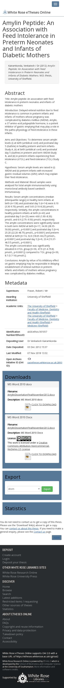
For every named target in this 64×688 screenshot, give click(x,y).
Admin (57, 537)
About (6, 619)
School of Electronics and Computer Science (40, 664)
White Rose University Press (19, 576)
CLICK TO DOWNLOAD (44, 404)
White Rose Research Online (19, 572)
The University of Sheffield (41, 306)
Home (6, 586)
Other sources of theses (17, 605)
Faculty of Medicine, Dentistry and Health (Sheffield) (43, 311)
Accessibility (9, 641)
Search (6, 594)
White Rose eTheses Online (29, 12)
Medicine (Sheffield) (37, 325)
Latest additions (12, 598)
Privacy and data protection (19, 630)
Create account (11, 555)
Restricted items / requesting (20, 601)
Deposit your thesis (14, 562)
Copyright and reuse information (22, 626)
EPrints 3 (47, 661)
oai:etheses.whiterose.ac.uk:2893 (44, 362)
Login (6, 559)
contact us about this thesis (24, 528)
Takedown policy (12, 634)
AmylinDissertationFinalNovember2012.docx (31, 394)
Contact (7, 638)
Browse (7, 590)
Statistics (7, 609)
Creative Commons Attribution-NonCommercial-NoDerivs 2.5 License (29, 446)
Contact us (39, 531)
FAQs (5, 623)
